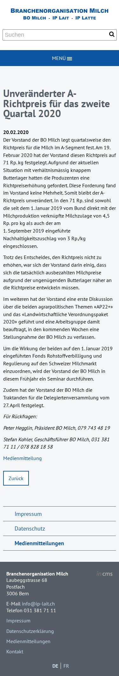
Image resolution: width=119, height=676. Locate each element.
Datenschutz (30, 528)
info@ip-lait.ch (38, 603)
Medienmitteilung (22, 458)
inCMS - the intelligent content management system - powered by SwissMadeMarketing (104, 574)
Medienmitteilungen (39, 543)
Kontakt (14, 651)
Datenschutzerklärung (30, 631)
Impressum (28, 513)
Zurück (16, 478)
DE (55, 666)
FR (66, 666)
